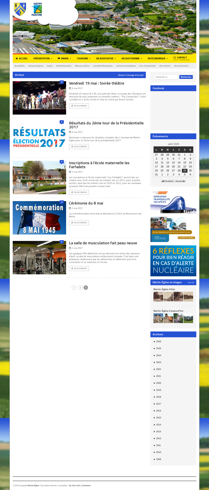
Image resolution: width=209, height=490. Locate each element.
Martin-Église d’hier (164, 289)
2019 (157, 390)
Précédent (168, 181)
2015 (157, 417)
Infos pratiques (35, 65)
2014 (157, 424)
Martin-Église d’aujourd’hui (168, 311)
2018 (157, 397)
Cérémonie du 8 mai (86, 203)
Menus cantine (82, 65)
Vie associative (181, 65)
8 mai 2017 (77, 132)
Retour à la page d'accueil (131, 75)
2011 (157, 445)
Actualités (19, 65)
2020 (157, 383)
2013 (157, 431)
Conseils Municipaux (103, 65)
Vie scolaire (164, 65)
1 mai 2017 (77, 248)
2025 (157, 348)
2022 (157, 369)
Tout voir (191, 282)
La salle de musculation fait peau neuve (103, 243)
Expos (50, 65)
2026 (157, 341)
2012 (157, 438)
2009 (157, 459)
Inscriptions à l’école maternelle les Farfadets (99, 165)
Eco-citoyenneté (147, 65)
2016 (157, 410)
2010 (157, 452)
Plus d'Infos (80, 106)
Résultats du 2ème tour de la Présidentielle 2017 (106, 125)
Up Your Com (74, 485)
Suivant (179, 181)
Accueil (23, 58)
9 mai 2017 (77, 88)
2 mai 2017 (77, 172)
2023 (157, 362)
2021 (157, 376)
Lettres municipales (126, 65)
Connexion (86, 485)
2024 (157, 355)
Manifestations (63, 65)
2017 (157, 404)
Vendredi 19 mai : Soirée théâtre (96, 83)
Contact (182, 58)
